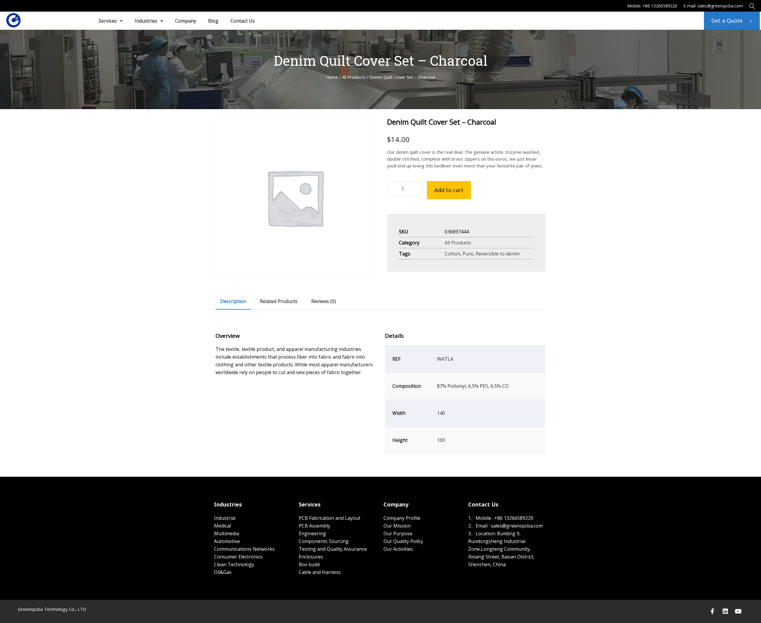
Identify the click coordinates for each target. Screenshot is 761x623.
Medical (222, 525)
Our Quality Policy (403, 541)
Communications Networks (244, 549)
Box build (309, 564)
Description (233, 301)
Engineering (312, 533)
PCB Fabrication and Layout (329, 518)
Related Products (279, 301)
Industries (146, 21)
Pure (468, 253)
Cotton (452, 253)
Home (332, 77)
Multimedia (226, 533)
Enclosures (311, 556)
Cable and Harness (320, 572)
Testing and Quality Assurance (333, 549)
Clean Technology (234, 564)
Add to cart (448, 190)
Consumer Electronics (238, 556)
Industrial (224, 518)
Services (108, 21)
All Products (354, 77)
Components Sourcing (324, 541)
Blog (213, 21)
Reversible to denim (498, 253)
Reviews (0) (323, 301)
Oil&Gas (223, 572)
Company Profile (401, 518)
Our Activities (398, 549)
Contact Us (242, 21)
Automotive (227, 541)
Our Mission (397, 525)
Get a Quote (727, 20)
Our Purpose (397, 533)
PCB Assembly (314, 525)
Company (185, 21)
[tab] (233, 301)
